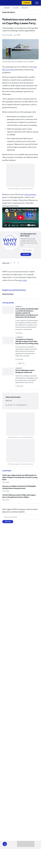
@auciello (10, 405)
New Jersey (25, 8)
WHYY (7, 3)
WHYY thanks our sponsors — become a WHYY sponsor (20, 188)
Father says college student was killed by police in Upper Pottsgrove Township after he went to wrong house (19, 477)
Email (18, 263)
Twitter (15, 263)
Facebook (11, 263)
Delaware (16, 8)
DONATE (27, 3)
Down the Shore (8, 12)
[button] (5, 844)
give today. (23, 280)
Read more (9, 400)
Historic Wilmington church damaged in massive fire (24, 371)
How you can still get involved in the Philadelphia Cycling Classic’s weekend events (19, 487)
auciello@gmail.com (21, 405)
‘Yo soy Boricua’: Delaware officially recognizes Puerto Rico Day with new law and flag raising (26, 341)
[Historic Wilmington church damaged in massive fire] (8, 374)
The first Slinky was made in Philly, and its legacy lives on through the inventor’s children (19, 496)
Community (7, 8)
